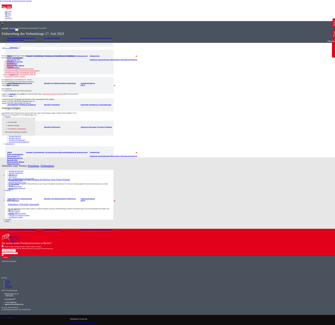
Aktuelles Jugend (14, 212)
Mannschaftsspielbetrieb (67, 152)
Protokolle (108, 38)
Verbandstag (21, 129)
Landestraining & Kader (19, 84)
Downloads (85, 105)
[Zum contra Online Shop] (15, 276)
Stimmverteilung (10, 65)
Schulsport (15, 85)
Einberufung (9, 61)
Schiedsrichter (95, 56)
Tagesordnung (10, 63)
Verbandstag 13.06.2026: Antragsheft (23, 204)
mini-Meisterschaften (58, 83)
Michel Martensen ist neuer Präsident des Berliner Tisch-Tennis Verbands (39, 179)
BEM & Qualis (9, 153)
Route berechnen (9, 299)
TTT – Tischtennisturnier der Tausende (15, 158)
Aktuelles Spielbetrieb (16, 173)
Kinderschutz (8, 11)
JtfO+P (83, 85)
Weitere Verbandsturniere (15, 66)
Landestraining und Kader (17, 213)
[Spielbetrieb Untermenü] (19, 47)
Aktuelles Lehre (14, 239)
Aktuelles (47, 38)
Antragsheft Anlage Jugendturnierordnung (19, 69)
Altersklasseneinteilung (128, 60)
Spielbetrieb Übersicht (16, 171)
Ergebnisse (93, 60)
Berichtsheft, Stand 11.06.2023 (15, 76)
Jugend (7, 190)
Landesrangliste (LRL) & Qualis (15, 59)
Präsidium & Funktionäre (16, 38)
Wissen (21, 40)
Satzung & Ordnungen (88, 38)
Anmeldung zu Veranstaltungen (100, 105)
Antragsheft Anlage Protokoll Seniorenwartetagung (22, 71)
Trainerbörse (55, 105)
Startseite (5, 28)
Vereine (7, 117)
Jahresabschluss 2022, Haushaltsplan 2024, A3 (20, 74)
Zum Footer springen (25, 1)
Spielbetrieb (9, 144)
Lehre (7, 221)
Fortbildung (23, 105)
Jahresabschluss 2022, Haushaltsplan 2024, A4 (20, 73)
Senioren (8, 219)
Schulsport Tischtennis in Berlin (19, 215)
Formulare (100, 38)
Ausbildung (32, 105)
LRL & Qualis (13, 177)
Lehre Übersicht (12, 105)
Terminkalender (38, 152)
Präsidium (13, 129)
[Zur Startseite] (7, 9)
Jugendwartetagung (88, 83)
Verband (12, 30)
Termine (7, 281)
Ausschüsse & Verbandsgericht (19, 142)
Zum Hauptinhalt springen (8, 1)
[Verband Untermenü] (16, 30)
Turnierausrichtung (51, 152)
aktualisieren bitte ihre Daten (52, 94)
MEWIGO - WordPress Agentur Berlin (82, 322)
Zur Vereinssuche (8, 250)
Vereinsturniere (82, 56)
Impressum (5, 318)
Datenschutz (14, 318)
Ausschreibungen (104, 60)
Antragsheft (9, 67)
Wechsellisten (115, 60)
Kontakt (5, 257)
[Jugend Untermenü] (10, 190)
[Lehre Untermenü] (15, 96)
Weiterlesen (11, 189)
